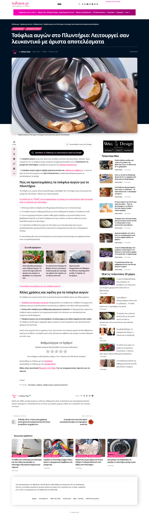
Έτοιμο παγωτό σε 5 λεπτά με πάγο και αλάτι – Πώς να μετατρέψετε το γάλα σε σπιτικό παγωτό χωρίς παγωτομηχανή (126, 206)
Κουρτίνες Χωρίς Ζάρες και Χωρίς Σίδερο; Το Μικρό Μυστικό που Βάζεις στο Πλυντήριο (89, 462)
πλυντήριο (31, 385)
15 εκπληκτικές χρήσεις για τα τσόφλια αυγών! (40, 286)
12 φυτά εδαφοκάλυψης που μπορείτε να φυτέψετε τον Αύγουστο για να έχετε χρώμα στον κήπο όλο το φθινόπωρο (118, 285)
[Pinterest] (92, 4)
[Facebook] (83, 4)
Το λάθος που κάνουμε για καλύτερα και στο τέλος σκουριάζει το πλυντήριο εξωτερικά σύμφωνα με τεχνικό (27, 463)
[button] (71, 4)
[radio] (48, 351)
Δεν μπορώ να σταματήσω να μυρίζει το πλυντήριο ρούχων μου (121, 460)
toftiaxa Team (26, 52)
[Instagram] (90, 4)
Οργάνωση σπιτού (33, 29)
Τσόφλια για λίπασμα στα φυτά (34, 302)
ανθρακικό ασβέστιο (74, 170)
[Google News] (87, 4)
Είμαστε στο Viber (47, 368)
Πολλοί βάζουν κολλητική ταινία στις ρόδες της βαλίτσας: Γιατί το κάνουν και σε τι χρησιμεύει (125, 163)
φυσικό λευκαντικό (68, 165)
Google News (50, 364)
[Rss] (97, 4)
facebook (48, 361)
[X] (85, 4)
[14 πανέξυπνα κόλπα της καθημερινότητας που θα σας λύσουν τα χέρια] (106, 266)
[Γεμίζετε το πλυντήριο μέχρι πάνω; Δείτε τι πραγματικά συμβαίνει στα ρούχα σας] (58, 448)
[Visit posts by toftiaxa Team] (14, 395)
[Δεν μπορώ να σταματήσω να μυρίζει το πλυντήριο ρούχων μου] (122, 448)
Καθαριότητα (18, 29)
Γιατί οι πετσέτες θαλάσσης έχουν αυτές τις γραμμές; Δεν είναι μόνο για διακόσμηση (125, 177)
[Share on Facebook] (14, 149)
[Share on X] (14, 154)
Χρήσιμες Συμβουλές (20, 456)
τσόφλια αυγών (48, 385)
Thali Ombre (118, 170)
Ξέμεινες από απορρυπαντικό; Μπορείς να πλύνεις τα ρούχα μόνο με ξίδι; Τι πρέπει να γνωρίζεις (79, 271)
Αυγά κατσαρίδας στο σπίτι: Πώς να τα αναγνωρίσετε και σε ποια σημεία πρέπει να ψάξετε (125, 236)
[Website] (81, 396)
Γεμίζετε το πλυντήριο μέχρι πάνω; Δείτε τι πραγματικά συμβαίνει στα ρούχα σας (58, 462)
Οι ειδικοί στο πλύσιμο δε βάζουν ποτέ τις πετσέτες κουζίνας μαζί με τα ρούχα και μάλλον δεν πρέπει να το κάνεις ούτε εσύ (56, 271)
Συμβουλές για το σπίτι (116, 456)
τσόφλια (39, 385)
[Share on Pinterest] (14, 158)
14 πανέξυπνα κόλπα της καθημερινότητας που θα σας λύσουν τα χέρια (125, 264)
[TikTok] (95, 4)
